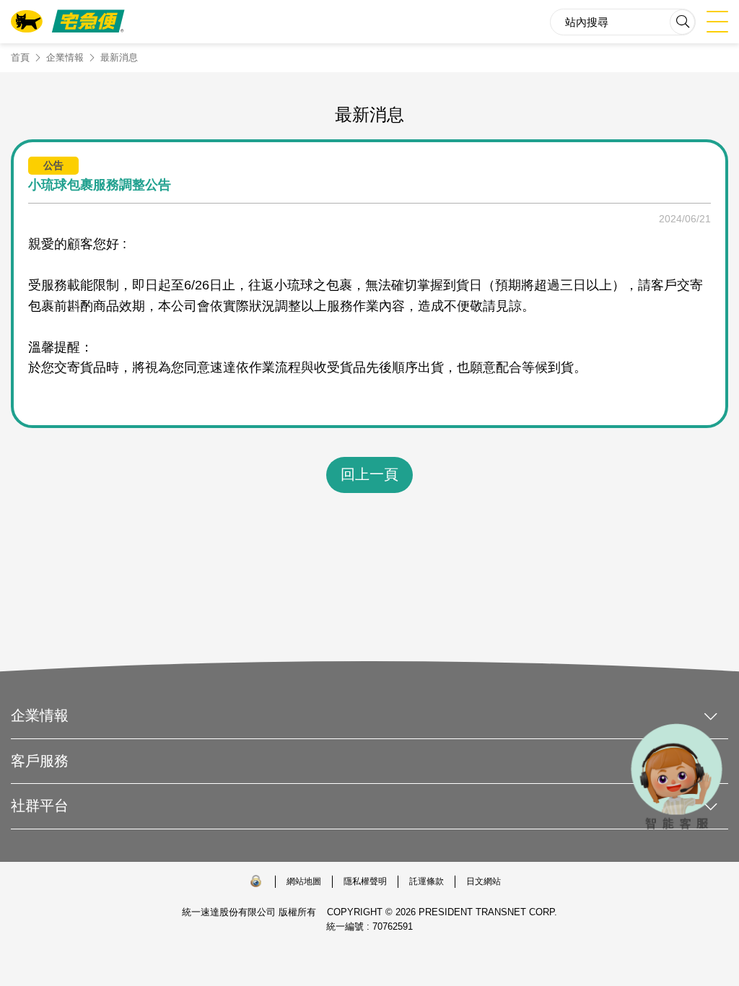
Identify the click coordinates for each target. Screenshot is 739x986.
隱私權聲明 (365, 881)
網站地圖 (304, 881)
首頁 (20, 57)
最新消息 (119, 57)
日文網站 (483, 881)
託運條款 (426, 881)
